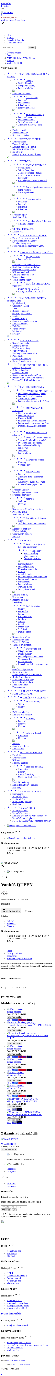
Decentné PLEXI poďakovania (26, 380)
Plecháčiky (17, 602)
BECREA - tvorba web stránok (16, 1360)
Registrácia (6, 6)
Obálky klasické (25, 83)
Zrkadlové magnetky (21, 243)
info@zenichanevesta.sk (17, 1325)
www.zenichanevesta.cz (17, 1303)
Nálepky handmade (21, 272)
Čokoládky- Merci (20, 306)
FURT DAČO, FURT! (22, 694)
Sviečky (16, 334)
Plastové (22, 479)
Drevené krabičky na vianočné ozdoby (29, 815)
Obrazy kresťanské (26, 589)
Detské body (23, 626)
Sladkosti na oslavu (27, 767)
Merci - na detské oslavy (29, 777)
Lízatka (15, 316)
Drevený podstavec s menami (32, 187)
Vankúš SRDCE (8, 1144)
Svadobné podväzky (21, 495)
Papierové (22, 100)
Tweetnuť (11, 923)
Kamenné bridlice (20, 372)
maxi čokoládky (19, 318)
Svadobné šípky (19, 214)
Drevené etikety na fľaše (23, 274)
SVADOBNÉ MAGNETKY (27, 235)
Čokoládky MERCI (32, 558)
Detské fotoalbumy (20, 782)
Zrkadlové (22, 209)
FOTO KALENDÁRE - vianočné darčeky (31, 821)
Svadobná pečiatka (20, 514)
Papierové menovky (27, 117)
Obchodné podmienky (17, 1275)
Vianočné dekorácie (21, 813)
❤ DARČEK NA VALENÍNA (27, 697)
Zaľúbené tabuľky (20, 712)
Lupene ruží (17, 231)
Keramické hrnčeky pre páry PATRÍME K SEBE (29, 1025)
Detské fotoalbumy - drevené (25, 785)
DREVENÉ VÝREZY (24, 791)
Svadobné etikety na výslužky (25, 267)
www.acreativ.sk (14, 1300)
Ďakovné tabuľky (20, 370)
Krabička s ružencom (27, 547)
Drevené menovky (26, 119)
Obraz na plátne (25, 587)
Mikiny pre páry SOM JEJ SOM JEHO (24, 1114)
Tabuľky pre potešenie (22, 645)
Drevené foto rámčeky (22, 714)
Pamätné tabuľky (25, 564)
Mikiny (21, 609)
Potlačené (22, 201)
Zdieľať (10, 921)
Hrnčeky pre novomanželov (24, 353)
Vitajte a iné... (18, 799)
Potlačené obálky (25, 88)
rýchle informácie (11, 1313)
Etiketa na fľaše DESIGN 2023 (26, 264)
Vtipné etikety (18, 277)
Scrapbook (23, 450)
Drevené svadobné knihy (29, 445)
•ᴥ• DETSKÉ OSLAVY (24, 752)
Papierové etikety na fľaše (24, 269)
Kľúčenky (23, 718)
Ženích (21, 624)
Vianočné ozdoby (20, 810)
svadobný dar (13, 1350)
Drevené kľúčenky (20, 642)
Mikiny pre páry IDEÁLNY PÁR (22, 1101)
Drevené (22, 204)
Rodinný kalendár (20, 600)
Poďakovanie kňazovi (28, 579)
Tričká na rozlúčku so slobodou (32, 523)
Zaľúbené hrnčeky (27, 733)
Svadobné (16, 804)
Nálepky (16, 760)
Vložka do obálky (20, 132)
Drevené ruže (18, 748)
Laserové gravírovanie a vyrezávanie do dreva (27, 1345)
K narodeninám (25, 616)
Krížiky (21, 571)
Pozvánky (16, 755)
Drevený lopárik (19, 672)
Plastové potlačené (26, 108)
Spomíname (17, 794)
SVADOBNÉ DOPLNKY (25, 387)
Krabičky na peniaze (21, 343)
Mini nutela (17, 331)
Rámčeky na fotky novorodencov (33, 664)
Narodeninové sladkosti (22, 682)
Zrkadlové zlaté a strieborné (30, 477)
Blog (9, 35)
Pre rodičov (23, 611)
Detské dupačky (25, 654)
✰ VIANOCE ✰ (21, 808)
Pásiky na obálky (20, 130)
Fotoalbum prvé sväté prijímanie (32, 576)
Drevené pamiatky (26, 566)
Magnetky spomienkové (28, 569)
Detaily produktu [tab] (14, 953)
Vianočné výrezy (20, 796)
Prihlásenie (11, 1253)
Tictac (15, 308)
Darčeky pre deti (26, 649)
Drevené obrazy (25, 584)
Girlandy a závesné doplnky (31, 221)
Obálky (22, 80)
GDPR (10, 1273)
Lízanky (21, 772)
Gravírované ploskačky (22, 669)
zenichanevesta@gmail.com (13, 20)
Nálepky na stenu (26, 651)
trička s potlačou (14, 1012)
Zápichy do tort (26, 471)
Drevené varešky (20, 323)
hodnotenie (12, 956)
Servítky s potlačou (20, 135)
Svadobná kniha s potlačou (30, 443)
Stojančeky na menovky (28, 122)
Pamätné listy (24, 581)
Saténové (22, 501)
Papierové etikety (25, 259)
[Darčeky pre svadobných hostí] (21, 825)
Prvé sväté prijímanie (28, 544)
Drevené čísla (24, 102)
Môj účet (11, 1256)
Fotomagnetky (18, 687)
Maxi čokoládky (31, 553)
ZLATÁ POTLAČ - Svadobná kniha (34, 437)
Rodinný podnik (14, 1278)
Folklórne (22, 619)
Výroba (10, 37)
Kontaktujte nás (14, 1251)
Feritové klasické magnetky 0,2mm (28, 246)
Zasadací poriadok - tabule (24, 147)
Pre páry (22, 614)
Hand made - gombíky (22, 801)
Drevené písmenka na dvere (30, 656)
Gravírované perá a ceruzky (24, 321)
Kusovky (22, 462)
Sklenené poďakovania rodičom (26, 375)
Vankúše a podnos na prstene (25, 492)
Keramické (23, 735)
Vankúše (16, 743)
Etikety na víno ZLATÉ (28, 289)
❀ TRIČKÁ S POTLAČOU (26, 691)
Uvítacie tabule (19, 141)
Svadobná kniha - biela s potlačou (33, 440)
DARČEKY (19, 540)
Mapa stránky (13, 1283)
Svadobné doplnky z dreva (19, 1342)
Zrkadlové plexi (25, 105)
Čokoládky (29, 551)
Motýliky (23, 499)
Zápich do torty (25, 574)
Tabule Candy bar (20, 144)
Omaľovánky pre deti (22, 534)
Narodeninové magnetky (23, 679)
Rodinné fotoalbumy (21, 358)
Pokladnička (17, 356)
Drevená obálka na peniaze (24, 361)
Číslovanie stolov (26, 199)
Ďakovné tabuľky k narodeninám (27, 674)
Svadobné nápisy (20, 217)
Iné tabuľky (17, 152)
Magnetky (16, 787)
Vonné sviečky (19, 329)
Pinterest (10, 926)
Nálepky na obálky (26, 85)
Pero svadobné (24, 453)
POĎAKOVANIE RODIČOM (27, 365)
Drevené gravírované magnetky (26, 238)
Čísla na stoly (25, 97)
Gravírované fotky (20, 746)
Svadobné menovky (28, 114)
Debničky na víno (20, 345)
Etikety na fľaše (26, 256)
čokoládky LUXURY (22, 313)
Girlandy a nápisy (26, 224)
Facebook (11, 1169)
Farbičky (16, 326)
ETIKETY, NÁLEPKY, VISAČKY (30, 252)
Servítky (16, 536)
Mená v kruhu (24, 190)
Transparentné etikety (21, 280)
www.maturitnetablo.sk (17, 1308)
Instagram (11, 1171)
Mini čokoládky (19, 303)
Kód (3, 997)
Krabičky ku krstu (20, 684)
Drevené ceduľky (20, 594)
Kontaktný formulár (15, 40)
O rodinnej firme (14, 42)
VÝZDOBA (19, 161)
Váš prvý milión (19, 351)
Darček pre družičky (21, 529)
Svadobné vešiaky (20, 490)
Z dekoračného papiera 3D (30, 484)
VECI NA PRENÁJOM (23, 149)
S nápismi (22, 629)
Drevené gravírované (21, 367)
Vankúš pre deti (25, 659)
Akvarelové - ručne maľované (31, 482)
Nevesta (21, 621)
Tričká (21, 704)
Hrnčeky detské (25, 661)
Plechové (22, 738)
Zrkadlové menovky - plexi (30, 125)
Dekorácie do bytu (20, 639)
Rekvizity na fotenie (28, 460)
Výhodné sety (24, 465)
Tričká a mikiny (26, 606)
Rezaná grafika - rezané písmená (26, 154)
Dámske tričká (24, 632)
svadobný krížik (19, 512)
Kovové (21, 726)
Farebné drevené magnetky (24, 241)
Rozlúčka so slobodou (29, 518)
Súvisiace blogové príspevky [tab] (19, 958)
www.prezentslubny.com (18, 1305)
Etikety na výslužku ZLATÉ (30, 291)
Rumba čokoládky (20, 311)
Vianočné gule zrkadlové (23, 818)
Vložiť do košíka (11, 910)
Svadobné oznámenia (21, 93)
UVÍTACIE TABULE (24, 139)
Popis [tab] (9, 951)
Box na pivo (17, 597)
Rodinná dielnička (15, 1347)
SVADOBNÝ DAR (22, 340)
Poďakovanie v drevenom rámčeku (28, 377)
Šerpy (20, 521)
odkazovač (23, 448)
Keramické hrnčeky (21, 637)
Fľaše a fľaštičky (20, 531)
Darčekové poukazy (21, 348)
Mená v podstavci (26, 192)
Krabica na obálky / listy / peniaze (27, 509)
